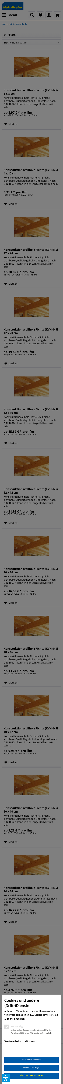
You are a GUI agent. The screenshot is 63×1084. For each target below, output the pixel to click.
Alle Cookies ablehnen (31, 1060)
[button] (6, 1078)
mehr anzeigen (16, 1019)
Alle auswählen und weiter (31, 1076)
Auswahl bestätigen (31, 1068)
